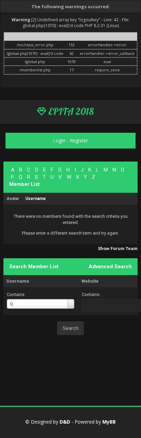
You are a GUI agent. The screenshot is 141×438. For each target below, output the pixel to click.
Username (18, 281)
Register (79, 140)
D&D (65, 421)
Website (90, 281)
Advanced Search (110, 266)
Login (59, 140)
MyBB (109, 421)
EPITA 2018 (70, 111)
